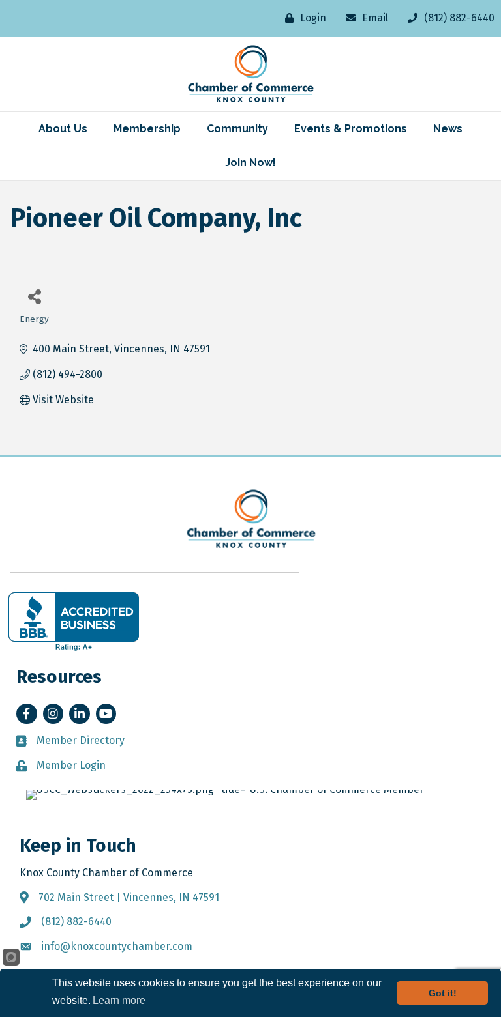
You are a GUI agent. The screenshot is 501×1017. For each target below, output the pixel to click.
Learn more (119, 1000)
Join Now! (250, 162)
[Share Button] (34, 296)
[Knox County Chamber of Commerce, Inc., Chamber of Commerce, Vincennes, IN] (73, 621)
